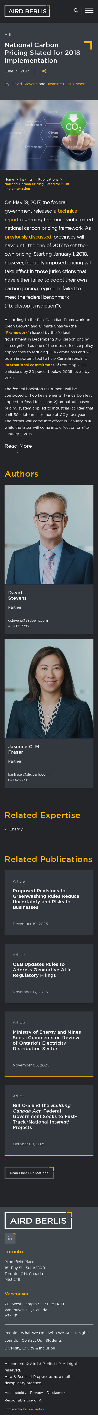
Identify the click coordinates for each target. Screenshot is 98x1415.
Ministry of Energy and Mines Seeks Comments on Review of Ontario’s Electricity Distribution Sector (47, 1040)
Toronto (14, 1251)
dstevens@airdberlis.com (28, 620)
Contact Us (32, 1340)
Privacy (36, 1392)
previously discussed (28, 237)
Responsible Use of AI (24, 1400)
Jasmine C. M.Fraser (24, 749)
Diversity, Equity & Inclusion (30, 1348)
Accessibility (15, 1392)
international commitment (29, 365)
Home (9, 179)
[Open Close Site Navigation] (89, 10)
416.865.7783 (18, 626)
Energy (16, 829)
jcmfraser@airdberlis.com (28, 774)
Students (54, 1340)
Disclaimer (56, 1392)
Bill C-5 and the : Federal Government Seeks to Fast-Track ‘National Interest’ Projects (45, 1116)
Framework (17, 332)
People (11, 1332)
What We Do (32, 1332)
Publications (48, 179)
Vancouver (17, 1294)
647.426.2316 (18, 780)
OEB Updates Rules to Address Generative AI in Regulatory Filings (42, 969)
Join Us (11, 1340)
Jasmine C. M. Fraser (66, 84)
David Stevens (25, 84)
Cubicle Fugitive (33, 1409)
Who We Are (60, 1332)
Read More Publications (29, 1173)
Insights (26, 179)
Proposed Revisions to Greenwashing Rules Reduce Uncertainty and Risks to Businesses (46, 899)
